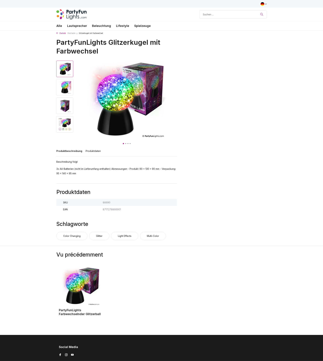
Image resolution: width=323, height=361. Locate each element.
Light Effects (124, 235)
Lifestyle (122, 26)
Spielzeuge (142, 26)
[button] (123, 143)
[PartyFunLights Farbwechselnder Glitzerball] (81, 286)
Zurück (62, 33)
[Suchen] (261, 14)
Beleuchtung (101, 26)
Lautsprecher (77, 26)
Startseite (71, 33)
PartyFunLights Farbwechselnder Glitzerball (80, 312)
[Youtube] (72, 354)
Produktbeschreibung (69, 151)
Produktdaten (93, 151)
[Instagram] (66, 354)
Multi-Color (153, 235)
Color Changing (72, 235)
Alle (59, 26)
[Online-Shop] (71, 14)
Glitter (99, 235)
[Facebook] (60, 354)
